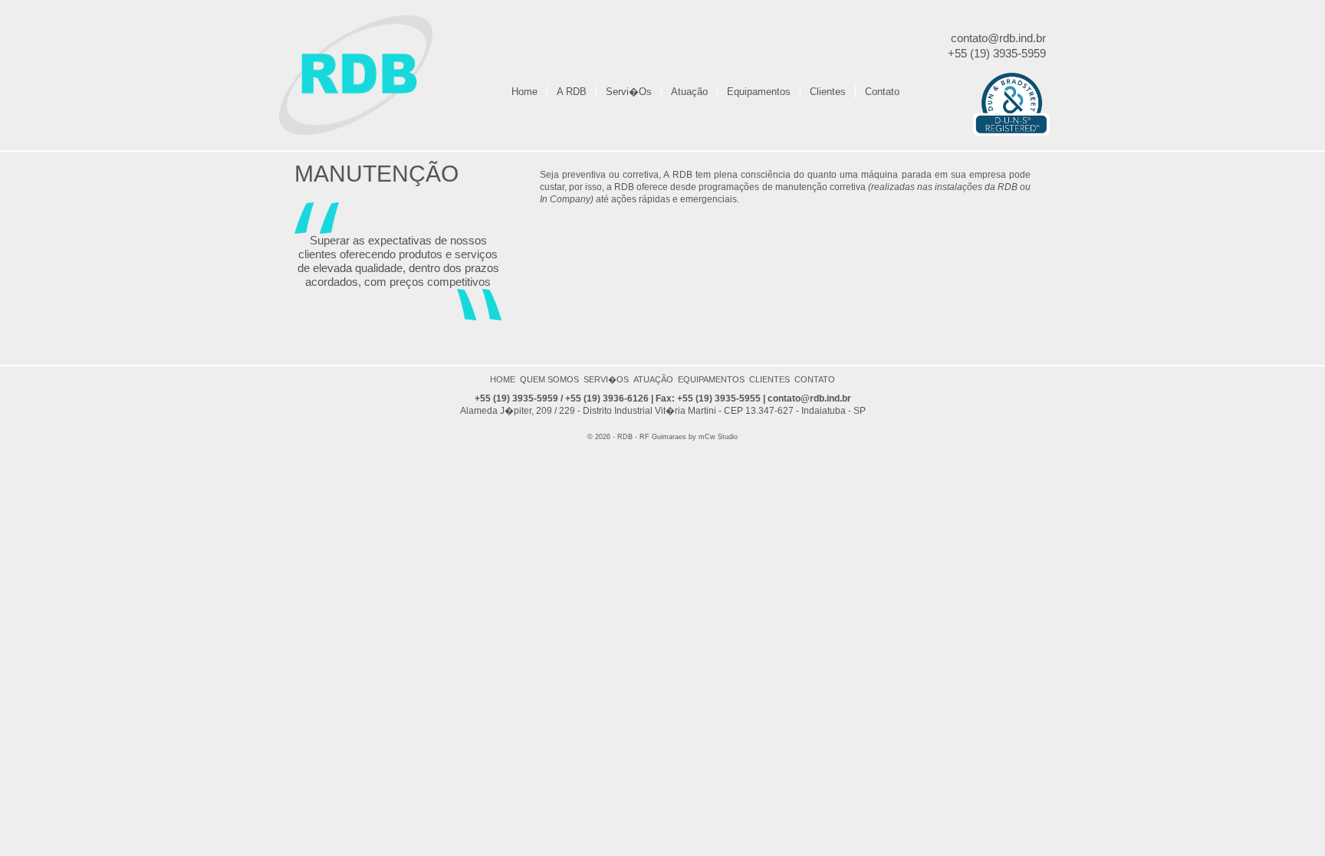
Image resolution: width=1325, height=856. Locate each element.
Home (524, 91)
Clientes (828, 91)
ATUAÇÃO (653, 379)
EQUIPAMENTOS (711, 379)
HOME (502, 379)
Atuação (689, 91)
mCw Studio (717, 437)
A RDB (572, 91)
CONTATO (814, 379)
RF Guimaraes (662, 437)
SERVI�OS (606, 379)
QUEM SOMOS (549, 379)
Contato (882, 91)
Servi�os (629, 91)
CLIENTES (769, 379)
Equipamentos (759, 91)
